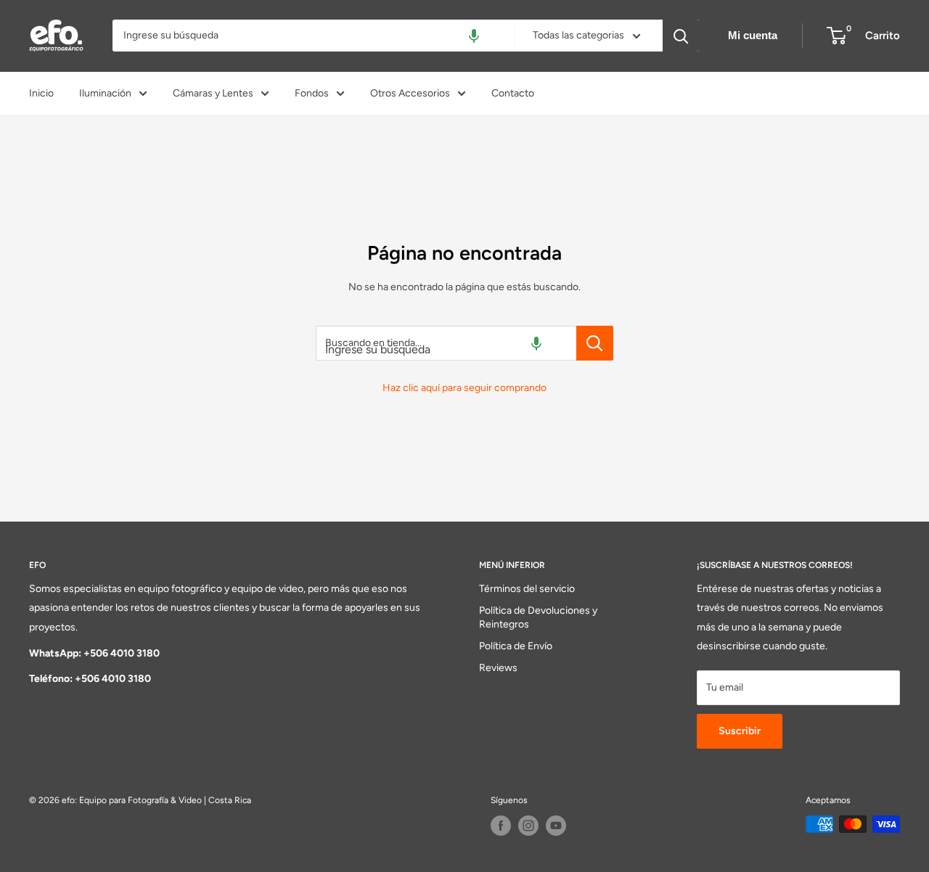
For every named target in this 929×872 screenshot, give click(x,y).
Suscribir (740, 731)
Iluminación (105, 93)
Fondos (312, 93)
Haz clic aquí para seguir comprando (464, 388)
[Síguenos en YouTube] (556, 825)
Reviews (498, 668)
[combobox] (313, 36)
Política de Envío (515, 646)
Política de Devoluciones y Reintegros (538, 617)
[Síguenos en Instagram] (528, 825)
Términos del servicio (527, 589)
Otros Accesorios (410, 93)
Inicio (41, 93)
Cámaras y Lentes (213, 93)
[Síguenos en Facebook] (501, 825)
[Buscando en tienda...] (594, 343)
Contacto (512, 93)
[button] (474, 36)
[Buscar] (681, 36)
